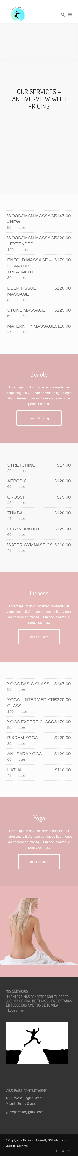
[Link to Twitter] (56, 1151)
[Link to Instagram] (63, 1151)
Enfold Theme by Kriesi (17, 1146)
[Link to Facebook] (69, 1151)
